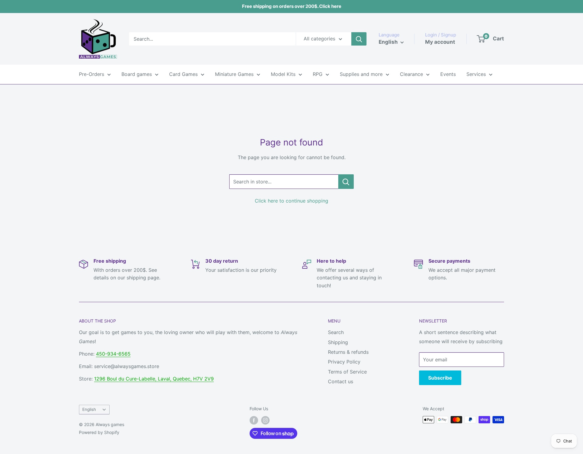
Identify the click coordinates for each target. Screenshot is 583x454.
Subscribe (440, 378)
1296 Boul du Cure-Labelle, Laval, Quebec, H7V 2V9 (154, 379)
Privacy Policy (344, 362)
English (89, 409)
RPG (317, 74)
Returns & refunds (348, 352)
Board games (136, 74)
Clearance (411, 74)
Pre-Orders (91, 74)
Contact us (340, 381)
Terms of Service (347, 372)
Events (448, 74)
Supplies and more (361, 74)
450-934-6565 (113, 354)
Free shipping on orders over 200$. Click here (291, 6)
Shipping (338, 342)
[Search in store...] (346, 181)
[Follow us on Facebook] (254, 420)
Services (476, 74)
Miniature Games (234, 74)
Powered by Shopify (99, 432)
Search (336, 332)
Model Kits (283, 74)
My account (440, 42)
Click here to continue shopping (291, 201)
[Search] (359, 39)
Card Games (183, 74)
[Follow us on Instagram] (265, 420)
